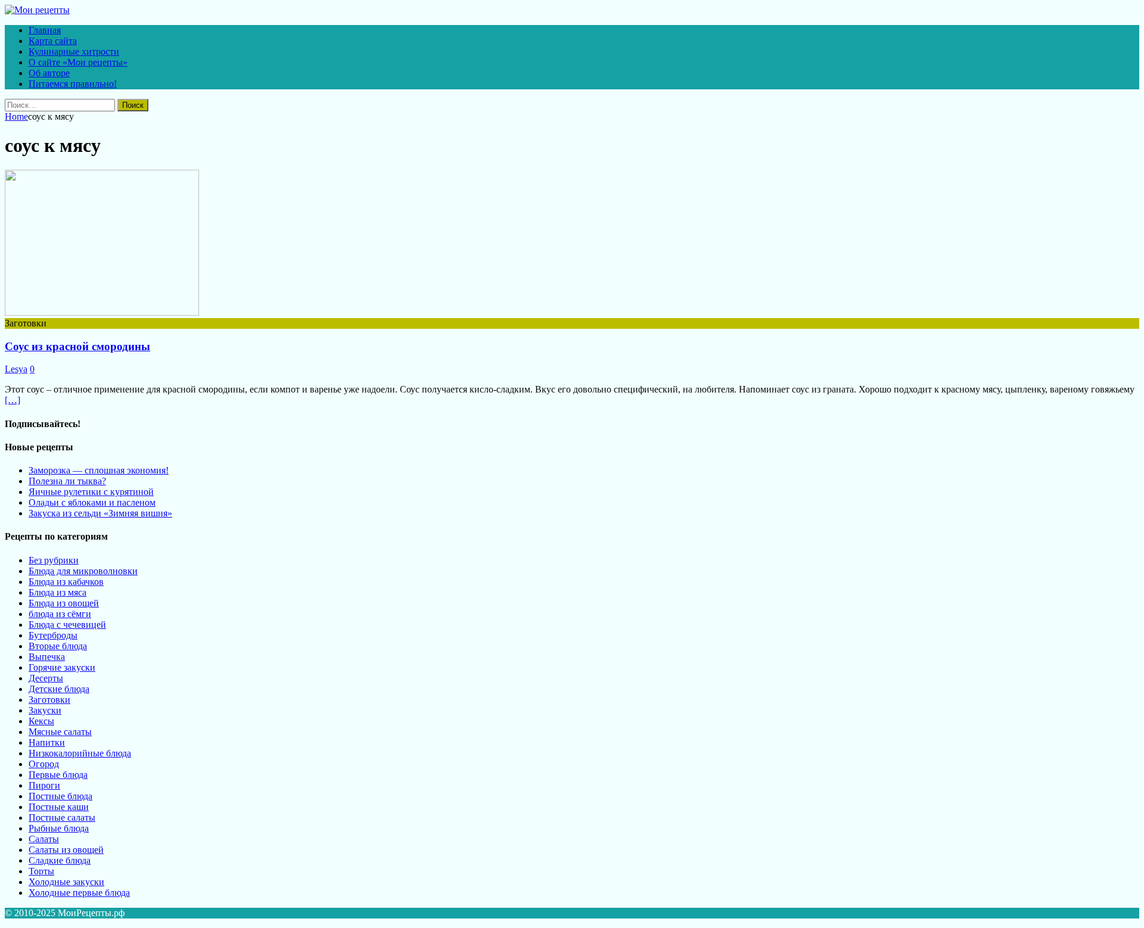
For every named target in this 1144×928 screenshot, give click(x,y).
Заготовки (49, 700)
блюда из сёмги (60, 614)
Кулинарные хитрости (74, 51)
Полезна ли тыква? (67, 481)
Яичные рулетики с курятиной (91, 492)
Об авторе (49, 73)
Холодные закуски (66, 882)
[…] (12, 400)
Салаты (44, 839)
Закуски (45, 710)
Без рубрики (54, 560)
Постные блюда (60, 796)
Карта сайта (53, 41)
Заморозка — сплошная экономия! (99, 470)
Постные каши (59, 807)
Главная (45, 30)
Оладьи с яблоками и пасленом (92, 502)
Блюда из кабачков (66, 582)
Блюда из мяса (57, 592)
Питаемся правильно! (73, 84)
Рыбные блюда (59, 828)
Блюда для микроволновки (83, 571)
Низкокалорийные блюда (80, 753)
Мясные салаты (60, 732)
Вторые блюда (58, 646)
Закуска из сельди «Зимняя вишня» (100, 513)
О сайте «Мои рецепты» (78, 62)
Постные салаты (62, 817)
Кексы (41, 721)
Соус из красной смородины (77, 346)
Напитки (47, 742)
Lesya (16, 369)
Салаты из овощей (66, 850)
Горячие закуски (62, 667)
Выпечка (47, 657)
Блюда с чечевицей (67, 624)
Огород (44, 764)
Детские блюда (59, 689)
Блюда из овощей (64, 603)
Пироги (44, 785)
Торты (41, 871)
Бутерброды (53, 635)
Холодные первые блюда (79, 892)
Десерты (46, 678)
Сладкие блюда (60, 860)
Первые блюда (58, 775)
